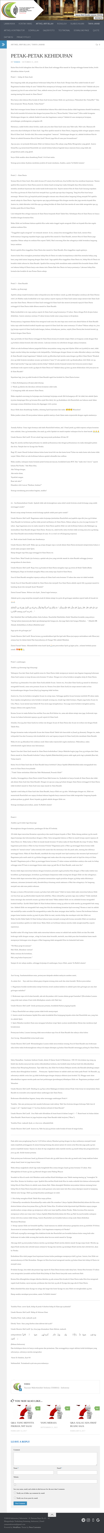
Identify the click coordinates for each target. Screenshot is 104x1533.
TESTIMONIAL (64, 30)
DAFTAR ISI (8, 37)
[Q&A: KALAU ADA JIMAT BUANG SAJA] (85, 1412)
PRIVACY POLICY (24, 37)
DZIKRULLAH (33, 30)
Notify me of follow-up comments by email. (31, 1493)
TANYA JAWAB (94, 23)
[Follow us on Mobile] (93, 1520)
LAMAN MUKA (9, 23)
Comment (17, 1450)
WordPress (17, 1527)
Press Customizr (35, 1527)
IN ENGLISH (62, 23)
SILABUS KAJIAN (77, 23)
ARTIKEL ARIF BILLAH (44, 23)
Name (16, 1468)
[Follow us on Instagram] (88, 1520)
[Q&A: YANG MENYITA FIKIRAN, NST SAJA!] (25, 1412)
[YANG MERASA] (55, 1412)
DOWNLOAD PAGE (81, 30)
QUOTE (96, 30)
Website (16, 1477)
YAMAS (17, 62)
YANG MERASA (48, 1422)
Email (59, 1468)
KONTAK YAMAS (25, 23)
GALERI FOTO (49, 30)
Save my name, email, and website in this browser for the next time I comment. (39, 1489)
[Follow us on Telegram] (83, 1520)
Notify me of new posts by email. (27, 1498)
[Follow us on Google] (98, 1520)
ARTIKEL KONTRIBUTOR (14, 30)
